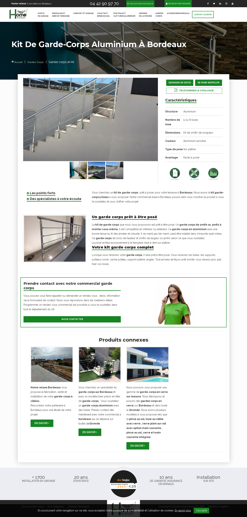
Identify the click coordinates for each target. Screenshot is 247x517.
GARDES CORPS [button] (159, 14)
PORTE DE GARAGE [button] (43, 14)
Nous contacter (72, 319)
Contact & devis (203, 15)
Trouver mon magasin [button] (140, 4)
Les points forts (42, 193)
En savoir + (42, 423)
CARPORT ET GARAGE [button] (83, 13)
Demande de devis (180, 82)
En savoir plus (183, 510)
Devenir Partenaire (178, 3)
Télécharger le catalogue (196, 90)
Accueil (18, 62)
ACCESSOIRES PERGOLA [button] (178, 13)
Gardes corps (35, 62)
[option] (52, 387)
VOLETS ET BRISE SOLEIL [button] (103, 14)
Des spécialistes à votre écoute (55, 199)
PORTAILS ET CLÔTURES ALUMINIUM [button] (124, 14)
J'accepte (201, 510)
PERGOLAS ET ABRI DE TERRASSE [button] (61, 14)
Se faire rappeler (208, 82)
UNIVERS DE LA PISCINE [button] (145, 14)
